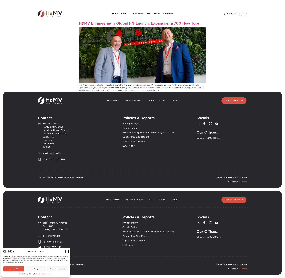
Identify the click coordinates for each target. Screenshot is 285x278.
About (124, 14)
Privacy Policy (33, 274)
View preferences (57, 269)
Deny (36, 269)
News (157, 14)
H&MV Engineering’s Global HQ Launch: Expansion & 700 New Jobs (139, 23)
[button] (67, 251)
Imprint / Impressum (46, 274)
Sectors (137, 14)
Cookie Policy (23, 274)
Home (115, 14)
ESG (149, 14)
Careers (167, 14)
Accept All (13, 269)
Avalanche (242, 182)
